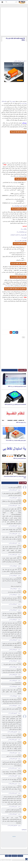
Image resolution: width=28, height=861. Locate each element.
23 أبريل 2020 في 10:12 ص (12, 554)
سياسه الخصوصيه (14, 856)
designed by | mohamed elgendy (6, 860)
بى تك (23, 337)
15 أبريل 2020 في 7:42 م (13, 497)
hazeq (20, 816)
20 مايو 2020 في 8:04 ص (13, 649)
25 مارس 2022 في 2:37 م (13, 806)
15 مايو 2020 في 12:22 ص (13, 604)
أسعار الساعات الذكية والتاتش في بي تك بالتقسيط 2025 (15, 404)
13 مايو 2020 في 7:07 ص (13, 594)
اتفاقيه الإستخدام (20, 856)
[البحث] (6, 2)
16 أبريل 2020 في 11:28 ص (12, 505)
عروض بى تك (12, 101)
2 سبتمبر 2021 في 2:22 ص (12, 768)
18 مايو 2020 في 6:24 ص (13, 640)
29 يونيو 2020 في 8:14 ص (13, 674)
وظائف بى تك (24, 229)
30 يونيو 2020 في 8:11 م (13, 680)
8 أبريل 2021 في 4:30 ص (13, 758)
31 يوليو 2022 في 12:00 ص (13, 814)
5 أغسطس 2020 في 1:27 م (12, 713)
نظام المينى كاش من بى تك (21, 240)
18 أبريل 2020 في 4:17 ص (13, 533)
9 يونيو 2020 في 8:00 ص (13, 666)
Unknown (19, 492)
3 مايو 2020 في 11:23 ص (13, 575)
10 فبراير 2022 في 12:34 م (13, 793)
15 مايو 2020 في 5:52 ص (13, 619)
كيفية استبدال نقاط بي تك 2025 (19, 458)
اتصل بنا (6, 856)
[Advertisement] (14, 22)
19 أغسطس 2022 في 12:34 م (12, 825)
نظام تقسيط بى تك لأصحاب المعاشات (18, 235)
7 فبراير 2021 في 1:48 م (13, 752)
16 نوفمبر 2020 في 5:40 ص (12, 739)
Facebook (16, 332)
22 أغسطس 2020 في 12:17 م (12, 731)
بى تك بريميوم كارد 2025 (21, 422)
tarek (20, 808)
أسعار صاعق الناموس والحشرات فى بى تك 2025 (17, 386)
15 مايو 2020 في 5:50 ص (13, 610)
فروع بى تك (24, 237)
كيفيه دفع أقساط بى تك (17, 206)
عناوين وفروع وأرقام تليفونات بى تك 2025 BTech (16, 440)
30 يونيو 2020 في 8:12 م (13, 686)
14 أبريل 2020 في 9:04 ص (13, 490)
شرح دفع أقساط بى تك (22, 232)
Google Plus (11, 332)
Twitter (14, 332)
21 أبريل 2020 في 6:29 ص (13, 543)
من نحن (10, 856)
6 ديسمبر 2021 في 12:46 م (13, 783)
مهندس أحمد (18, 577)
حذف (19, 490)
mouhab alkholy (18, 676)
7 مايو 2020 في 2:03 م (13, 588)
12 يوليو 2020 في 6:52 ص (13, 705)
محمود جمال (19, 669)
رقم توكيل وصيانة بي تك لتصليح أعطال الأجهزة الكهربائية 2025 (15, 477)
